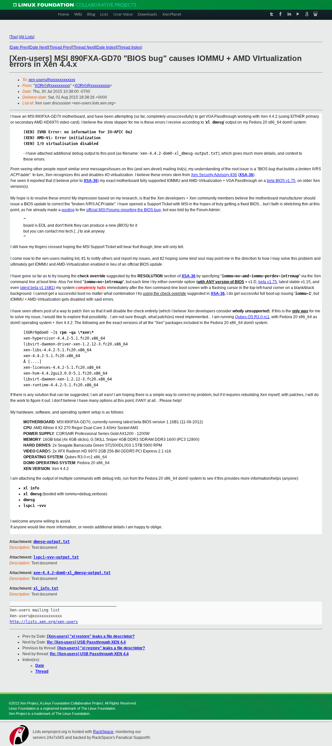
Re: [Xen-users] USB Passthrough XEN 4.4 (86, 642)
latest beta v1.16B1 (37, 287)
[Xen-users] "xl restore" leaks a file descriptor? (91, 636)
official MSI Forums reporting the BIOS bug (123, 210)
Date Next (38, 47)
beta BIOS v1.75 (281, 180)
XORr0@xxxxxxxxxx (52, 85)
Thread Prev (60, 47)
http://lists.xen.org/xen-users (44, 622)
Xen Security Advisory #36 (214, 175)
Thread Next (84, 47)
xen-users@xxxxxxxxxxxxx (52, 80)
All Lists (26, 37)
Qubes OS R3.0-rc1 (252, 317)
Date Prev (19, 47)
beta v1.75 (267, 282)
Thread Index (129, 47)
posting (68, 210)
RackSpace (103, 731)
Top (13, 37)
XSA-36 (246, 175)
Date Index (106, 47)
